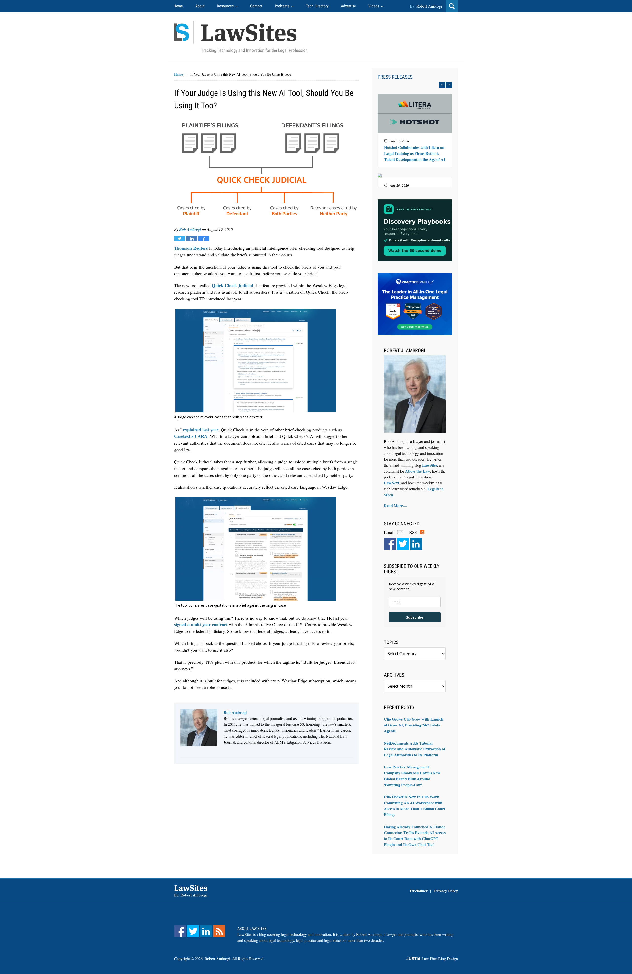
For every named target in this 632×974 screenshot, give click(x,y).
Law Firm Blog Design (432, 958)
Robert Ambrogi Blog (240, 37)
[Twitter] (403, 544)
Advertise (348, 6)
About (200, 6)
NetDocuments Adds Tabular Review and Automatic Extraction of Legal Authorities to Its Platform (414, 749)
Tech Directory (317, 6)
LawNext (391, 483)
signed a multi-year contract (201, 624)
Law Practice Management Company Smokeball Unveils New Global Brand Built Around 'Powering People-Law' (412, 775)
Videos (373, 6)
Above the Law (417, 471)
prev (442, 85)
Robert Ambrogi (429, 6)
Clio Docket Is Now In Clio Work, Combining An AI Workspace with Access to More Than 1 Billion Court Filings (414, 805)
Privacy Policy (446, 890)
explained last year (200, 429)
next (449, 85)
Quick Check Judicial (232, 285)
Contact (256, 6)
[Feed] (219, 931)
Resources (225, 6)
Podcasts (282, 6)
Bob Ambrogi (190, 229)
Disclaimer (419, 890)
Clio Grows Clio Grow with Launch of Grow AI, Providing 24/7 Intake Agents (413, 725)
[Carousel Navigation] (415, 85)
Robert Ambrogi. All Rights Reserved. (234, 958)
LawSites (429, 465)
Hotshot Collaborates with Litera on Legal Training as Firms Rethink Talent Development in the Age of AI (414, 153)
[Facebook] (390, 544)
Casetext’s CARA (190, 436)
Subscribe (414, 617)
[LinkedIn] (416, 544)
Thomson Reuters (191, 248)
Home (178, 6)
